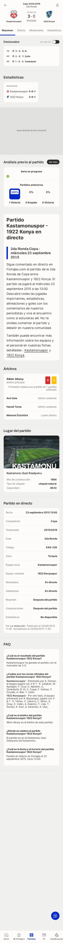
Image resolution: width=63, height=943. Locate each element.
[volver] (6, 5)
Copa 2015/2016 (31, 4)
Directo (21, 30)
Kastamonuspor (36, 350)
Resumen (7, 30)
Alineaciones (36, 30)
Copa (54, 521)
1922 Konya (15, 355)
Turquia (52, 556)
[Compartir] (57, 5)
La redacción (17, 625)
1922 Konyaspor (47, 573)
